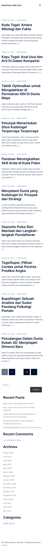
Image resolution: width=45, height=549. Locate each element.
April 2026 (7, 468)
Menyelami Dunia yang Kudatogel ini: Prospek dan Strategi (20, 195)
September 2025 (10, 495)
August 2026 (8, 453)
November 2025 (9, 488)
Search (6, 385)
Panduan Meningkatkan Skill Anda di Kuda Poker (21, 161)
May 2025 (7, 511)
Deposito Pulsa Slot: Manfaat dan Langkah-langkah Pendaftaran (20, 231)
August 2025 (8, 499)
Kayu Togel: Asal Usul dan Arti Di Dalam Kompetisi (22, 59)
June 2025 (7, 507)
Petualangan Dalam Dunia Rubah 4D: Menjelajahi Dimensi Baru (22, 342)
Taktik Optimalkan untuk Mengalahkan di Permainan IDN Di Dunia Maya (21, 92)
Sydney (4, 545)
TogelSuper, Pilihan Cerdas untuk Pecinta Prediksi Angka (19, 267)
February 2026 (9, 476)
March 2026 (8, 472)
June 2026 (7, 460)
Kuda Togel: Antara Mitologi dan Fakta (17, 27)
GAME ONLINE (22, 20)
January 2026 (8, 480)
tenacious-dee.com (11, 5)
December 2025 (9, 484)
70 (27, 372)
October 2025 (8, 491)
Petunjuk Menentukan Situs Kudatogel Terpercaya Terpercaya (20, 127)
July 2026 (7, 457)
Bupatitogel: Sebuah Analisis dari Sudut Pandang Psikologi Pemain (18, 305)
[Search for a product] (40, 5)
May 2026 (7, 464)
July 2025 (7, 503)
